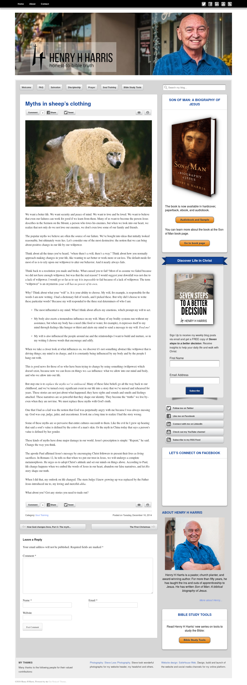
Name (27, 600)
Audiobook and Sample (194, 219)
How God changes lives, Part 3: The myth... (46, 527)
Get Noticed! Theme (57, 681)
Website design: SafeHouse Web (178, 662)
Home (21, 3)
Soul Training (109, 87)
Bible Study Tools (132, 87)
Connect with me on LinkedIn (217, 4)
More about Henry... (211, 600)
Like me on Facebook (210, 4)
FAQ (41, 87)
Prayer (91, 87)
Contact (45, 3)
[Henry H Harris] (123, 44)
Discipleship (74, 87)
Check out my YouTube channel (223, 4)
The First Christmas (143, 527)
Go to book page (194, 243)
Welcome (26, 87)
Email (93, 600)
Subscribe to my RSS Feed (230, 4)
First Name (177, 358)
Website (27, 613)
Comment (33, 112)
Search (165, 87)
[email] (139, 112)
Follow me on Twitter (204, 4)
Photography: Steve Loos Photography (110, 662)
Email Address (179, 375)
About (32, 3)
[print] (147, 112)
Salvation (55, 87)
